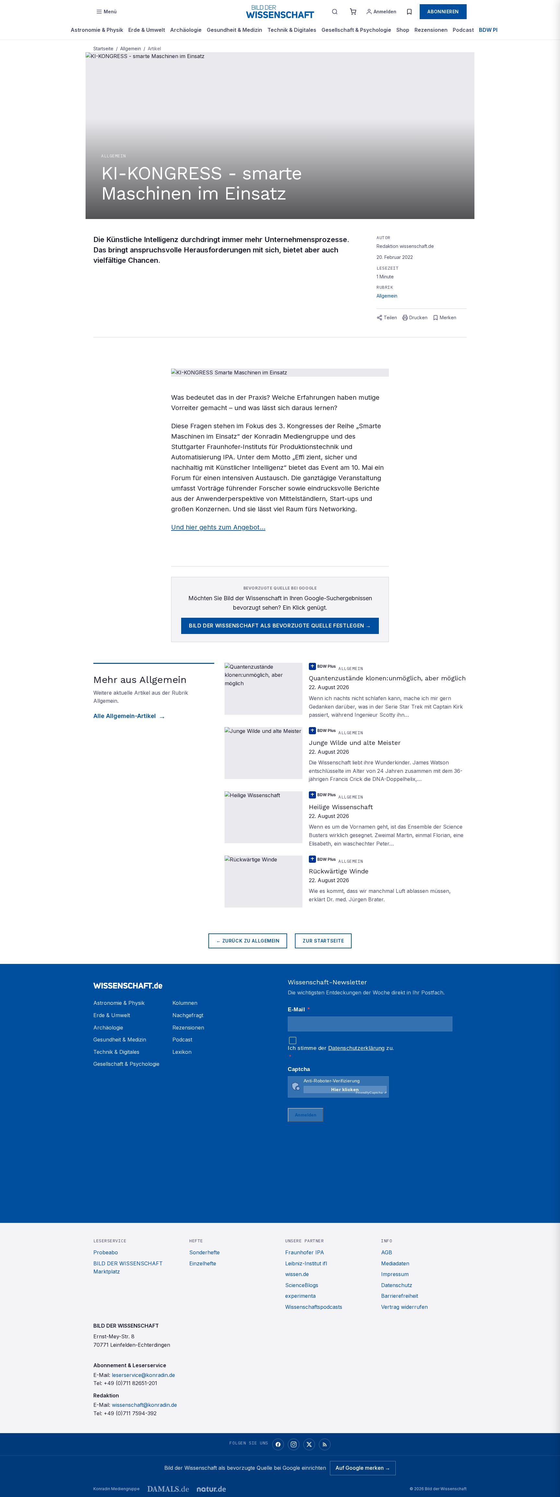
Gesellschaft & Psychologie (356, 30)
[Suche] (335, 11)
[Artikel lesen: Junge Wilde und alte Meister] (346, 755)
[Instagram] (293, 1444)
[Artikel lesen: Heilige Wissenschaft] (346, 819)
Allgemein (130, 48)
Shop (402, 30)
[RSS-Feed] (325, 1444)
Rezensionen (431, 30)
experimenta (300, 1296)
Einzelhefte (202, 1263)
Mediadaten (395, 1263)
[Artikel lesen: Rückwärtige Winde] (346, 881)
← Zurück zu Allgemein (248, 940)
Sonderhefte (204, 1252)
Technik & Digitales (291, 30)
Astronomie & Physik (97, 30)
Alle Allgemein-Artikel (124, 715)
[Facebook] (278, 1444)
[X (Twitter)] (309, 1444)
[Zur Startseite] (280, 11)
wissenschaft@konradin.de (144, 1405)
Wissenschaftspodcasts (313, 1307)
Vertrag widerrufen (404, 1307)
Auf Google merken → (362, 1468)
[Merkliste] (409, 11)
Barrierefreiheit (399, 1296)
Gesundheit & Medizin (234, 30)
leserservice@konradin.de (143, 1375)
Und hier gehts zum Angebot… (218, 527)
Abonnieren (443, 11)
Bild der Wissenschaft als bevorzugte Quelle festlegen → (280, 625)
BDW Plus (491, 30)
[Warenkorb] (353, 11)
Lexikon (182, 1052)
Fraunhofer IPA (304, 1252)
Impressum (395, 1274)
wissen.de (297, 1274)
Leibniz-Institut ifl (306, 1263)
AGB (386, 1252)
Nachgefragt (187, 1015)
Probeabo (105, 1252)
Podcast (463, 30)
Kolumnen (184, 1003)
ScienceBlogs (301, 1285)
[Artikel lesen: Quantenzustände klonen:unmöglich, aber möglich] (346, 691)
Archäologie (186, 30)
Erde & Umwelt (146, 30)
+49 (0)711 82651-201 (130, 1383)
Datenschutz (396, 1285)
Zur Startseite (323, 940)
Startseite (103, 48)
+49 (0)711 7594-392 (130, 1413)
